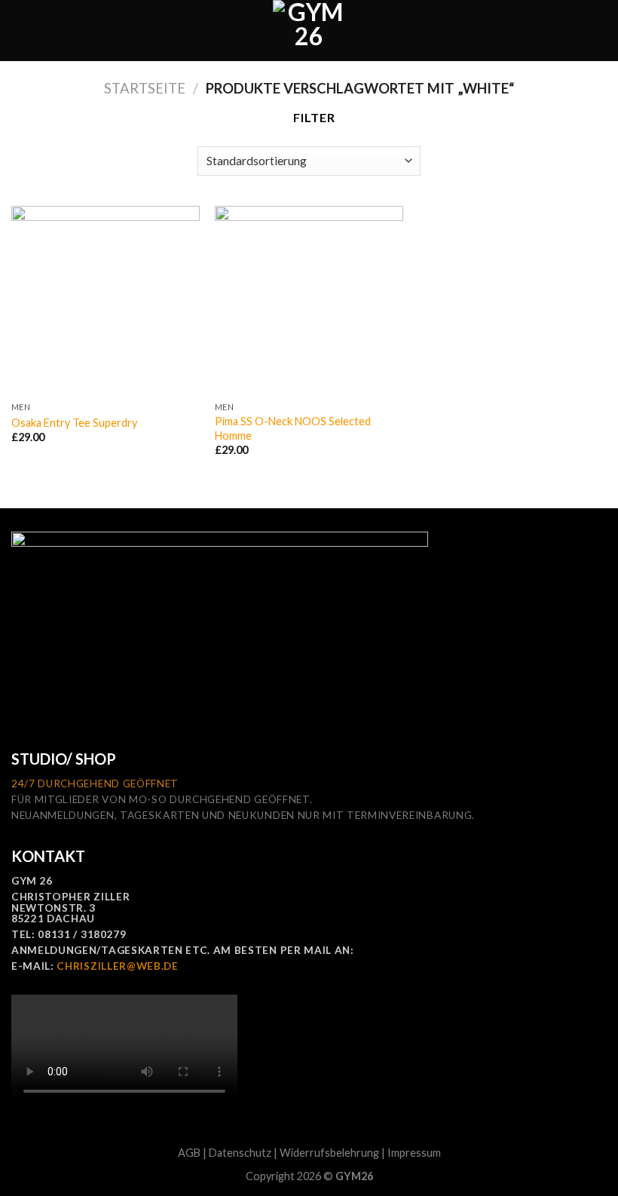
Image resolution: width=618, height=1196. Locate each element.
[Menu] (20, 30)
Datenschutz (240, 1152)
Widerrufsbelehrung (329, 1152)
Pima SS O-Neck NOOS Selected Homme (293, 428)
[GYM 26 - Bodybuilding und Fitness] (309, 30)
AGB (189, 1152)
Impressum (414, 1152)
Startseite (144, 88)
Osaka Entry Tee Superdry (74, 422)
